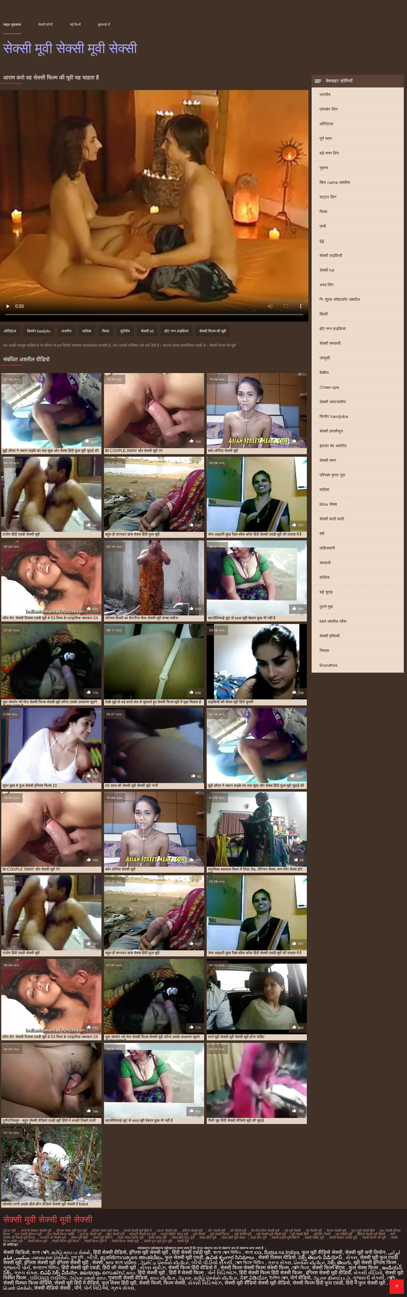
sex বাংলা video (122, 1262)
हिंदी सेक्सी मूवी (152, 1272)
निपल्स (324, 650)
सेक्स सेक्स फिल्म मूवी (130, 1237)
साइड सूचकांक (12, 24)
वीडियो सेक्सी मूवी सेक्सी (371, 1234)
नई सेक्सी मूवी (314, 1230)
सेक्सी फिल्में (150, 1283)
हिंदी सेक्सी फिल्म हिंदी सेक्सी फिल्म (271, 1272)
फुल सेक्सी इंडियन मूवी (28, 1234)
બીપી (92, 1257)
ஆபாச (184, 1277)
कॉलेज (324, 577)
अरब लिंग (327, 284)
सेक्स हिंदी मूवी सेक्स (233, 1237)
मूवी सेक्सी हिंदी (299, 1234)
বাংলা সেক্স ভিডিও (227, 1252)
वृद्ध (322, 241)
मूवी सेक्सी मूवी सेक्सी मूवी (271, 1234)
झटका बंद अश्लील (333, 445)
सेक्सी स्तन (328, 460)
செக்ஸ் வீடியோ (309, 1262)
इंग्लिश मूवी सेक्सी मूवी (149, 1252)
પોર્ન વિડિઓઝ (222, 1272)
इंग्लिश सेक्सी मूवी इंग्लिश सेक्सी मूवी (57, 1262)
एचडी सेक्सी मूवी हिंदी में (138, 1230)
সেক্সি (391, 1277)
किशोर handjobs (334, 416)
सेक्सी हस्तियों (330, 636)
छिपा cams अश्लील (335, 182)
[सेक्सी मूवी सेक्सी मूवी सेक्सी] (397, 1287)
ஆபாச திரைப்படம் (331, 1277)
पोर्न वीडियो (300, 1277)
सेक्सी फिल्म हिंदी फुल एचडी (318, 1283)
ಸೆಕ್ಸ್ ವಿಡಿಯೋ (253, 1277)
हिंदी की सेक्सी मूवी (119, 1267)
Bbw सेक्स (328, 504)
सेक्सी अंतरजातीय (333, 401)
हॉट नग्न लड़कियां (333, 328)
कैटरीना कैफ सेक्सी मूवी (265, 1230)
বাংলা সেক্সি (40, 1252)
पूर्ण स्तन (326, 138)
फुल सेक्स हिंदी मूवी (119, 1283)
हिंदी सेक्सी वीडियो (110, 1252)
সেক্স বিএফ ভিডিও (250, 1262)
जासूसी (325, 358)
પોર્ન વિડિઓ (96, 1288)
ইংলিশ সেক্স (278, 1277)
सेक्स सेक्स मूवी (157, 1237)
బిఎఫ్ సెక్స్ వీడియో (58, 1272)
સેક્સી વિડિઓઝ (205, 1283)
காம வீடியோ (163, 1277)
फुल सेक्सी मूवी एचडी (184, 1257)
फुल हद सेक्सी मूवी (90, 1234)
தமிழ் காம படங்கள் (71, 1252)
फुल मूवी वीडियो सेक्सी (322, 1252)
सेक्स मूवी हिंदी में (103, 1237)
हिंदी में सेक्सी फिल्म (187, 1272)
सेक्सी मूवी (183, 1241)
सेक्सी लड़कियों (331, 255)
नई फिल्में (75, 24)
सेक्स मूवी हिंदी (79, 1237)
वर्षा (322, 533)
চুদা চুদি (78, 1257)
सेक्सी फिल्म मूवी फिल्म (65, 1241)
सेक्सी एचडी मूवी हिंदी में (286, 1237)
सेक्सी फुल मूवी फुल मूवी (158, 1241)
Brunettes (328, 665)
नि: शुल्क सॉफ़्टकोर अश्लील (340, 299)
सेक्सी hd (327, 270)
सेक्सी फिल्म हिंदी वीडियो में (193, 1267)
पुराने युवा (326, 606)
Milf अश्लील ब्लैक (333, 621)
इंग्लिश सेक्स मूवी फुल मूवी (71, 1230)
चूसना (324, 167)
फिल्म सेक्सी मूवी (336, 1230)
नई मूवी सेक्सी (292, 1230)
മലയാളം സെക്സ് (102, 1272)
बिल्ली (324, 314)
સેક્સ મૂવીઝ (153, 1267)
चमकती (325, 562)
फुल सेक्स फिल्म (364, 1267)
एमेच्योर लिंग (329, 109)
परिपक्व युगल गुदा (332, 475)
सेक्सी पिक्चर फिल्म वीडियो (27, 1283)
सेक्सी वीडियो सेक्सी (53, 1288)
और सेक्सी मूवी (216, 1230)
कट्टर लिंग (328, 197)
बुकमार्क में (104, 24)
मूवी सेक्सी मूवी (242, 1234)
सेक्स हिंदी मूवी (207, 1237)
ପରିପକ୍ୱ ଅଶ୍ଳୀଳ (48, 1277)
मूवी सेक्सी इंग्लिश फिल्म (375, 1262)
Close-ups (329, 387)
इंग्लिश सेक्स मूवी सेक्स (105, 1230)
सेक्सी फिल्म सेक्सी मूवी (125, 1241)
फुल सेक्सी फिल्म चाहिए (60, 1234)
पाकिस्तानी (327, 548)
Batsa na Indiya (281, 1252)
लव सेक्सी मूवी (343, 1234)
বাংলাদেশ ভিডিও (46, 1267)
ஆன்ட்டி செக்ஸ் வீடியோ (164, 1262)
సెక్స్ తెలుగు (339, 1262)
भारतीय (325, 94)
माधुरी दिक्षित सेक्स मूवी (174, 1234)
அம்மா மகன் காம (87, 1277)
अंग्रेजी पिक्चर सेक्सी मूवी (36, 1230)
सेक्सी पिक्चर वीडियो (277, 1257)
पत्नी (323, 226)
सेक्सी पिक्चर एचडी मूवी (343, 1237)
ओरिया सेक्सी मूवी (192, 1230)
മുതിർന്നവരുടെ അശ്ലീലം (131, 1257)
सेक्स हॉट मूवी (258, 1237)
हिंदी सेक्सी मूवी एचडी (80, 1267)
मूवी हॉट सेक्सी (322, 1234)
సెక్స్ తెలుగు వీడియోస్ (320, 1257)
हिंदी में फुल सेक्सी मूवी (366, 1283)
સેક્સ (351, 1257)
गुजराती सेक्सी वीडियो (128, 1277)
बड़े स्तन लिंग (329, 153)
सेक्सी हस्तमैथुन (331, 431)
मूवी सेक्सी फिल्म (219, 1234)
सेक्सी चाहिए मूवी (314, 1237)
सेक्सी (97, 1262)
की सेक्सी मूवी (238, 1230)
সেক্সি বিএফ (300, 1267)
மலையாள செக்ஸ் (50, 1257)
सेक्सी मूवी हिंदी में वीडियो (76, 1283)
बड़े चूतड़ (326, 592)
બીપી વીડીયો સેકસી (211, 1262)
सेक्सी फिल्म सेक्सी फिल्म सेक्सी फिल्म (254, 1267)
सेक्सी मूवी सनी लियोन (365, 1252)
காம (130, 1272)
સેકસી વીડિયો (368, 1272)
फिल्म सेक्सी (174, 1283)
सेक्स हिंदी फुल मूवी (183, 1237)
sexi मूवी (9, 1230)
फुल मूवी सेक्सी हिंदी (363, 1230)
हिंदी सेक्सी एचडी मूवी (191, 1252)
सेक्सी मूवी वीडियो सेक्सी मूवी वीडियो (257, 1283)
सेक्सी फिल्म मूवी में (95, 1241)
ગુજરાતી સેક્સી (368, 1277)
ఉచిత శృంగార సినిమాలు (231, 1257)
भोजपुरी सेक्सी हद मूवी (142, 1234)
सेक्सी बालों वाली (332, 519)
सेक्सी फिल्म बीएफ (329, 1267)
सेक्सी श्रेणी (45, 24)
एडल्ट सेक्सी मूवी (167, 1230)
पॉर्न (77, 1288)
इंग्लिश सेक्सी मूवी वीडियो (328, 1272)
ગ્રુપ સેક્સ (279, 1262)
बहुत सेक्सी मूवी (115, 1234)
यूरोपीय (125, 331)
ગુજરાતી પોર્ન (16, 1267)
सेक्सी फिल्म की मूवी (212, 331)
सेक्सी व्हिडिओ (16, 1252)
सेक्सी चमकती (330, 343)
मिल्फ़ (324, 211)
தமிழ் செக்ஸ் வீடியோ (215, 1277)
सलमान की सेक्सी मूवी (53, 1237)
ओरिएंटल (326, 123)
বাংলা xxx (253, 1252)
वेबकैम (324, 372)
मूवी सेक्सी (199, 1234)
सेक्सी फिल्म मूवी (37, 1241)
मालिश (324, 489)
